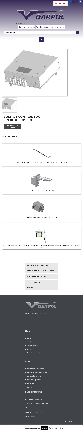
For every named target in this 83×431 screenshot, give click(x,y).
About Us (30, 349)
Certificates (31, 342)
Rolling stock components (38, 265)
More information (56, 428)
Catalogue (30, 383)
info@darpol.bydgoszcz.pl (33, 412)
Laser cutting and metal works (40, 271)
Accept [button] (44, 428)
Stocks (30, 288)
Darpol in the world (33, 353)
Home (29, 338)
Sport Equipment (34, 282)
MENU (41, 39)
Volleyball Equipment (34, 380)
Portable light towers (37, 276)
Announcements (32, 346)
